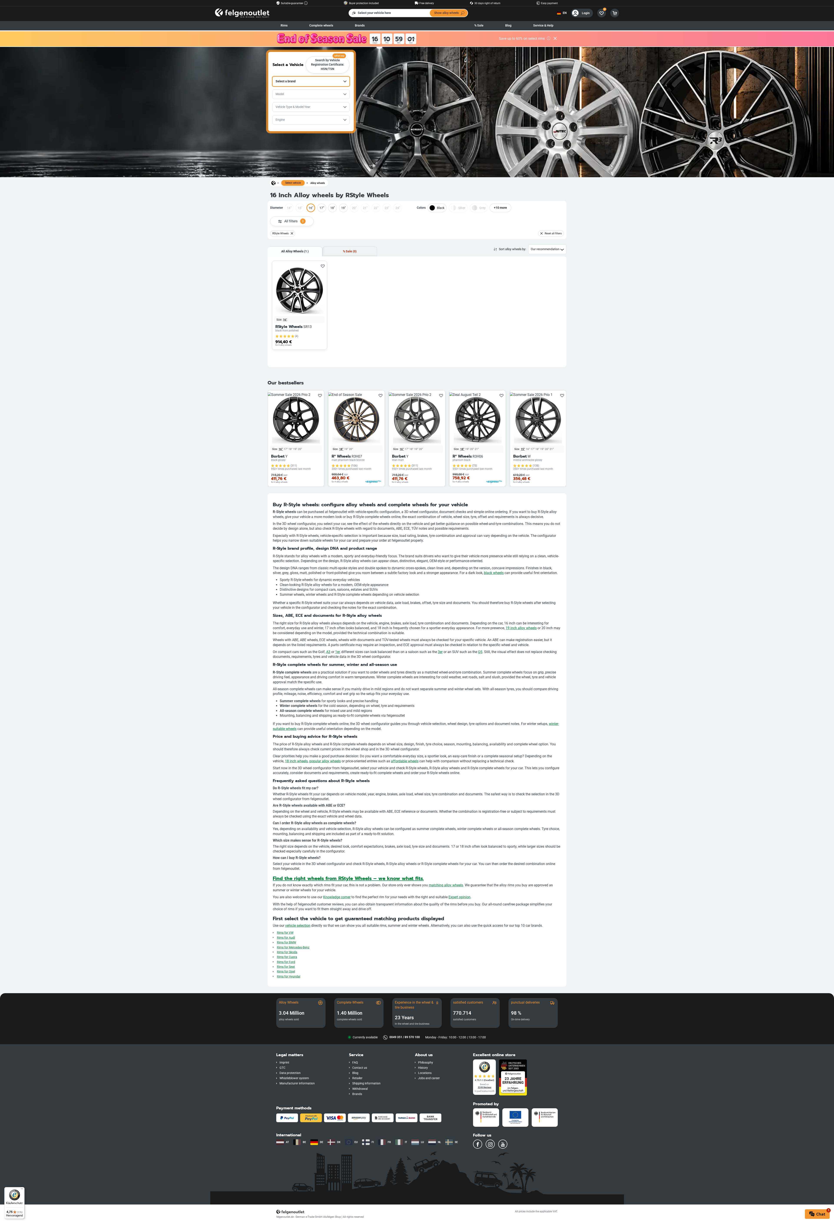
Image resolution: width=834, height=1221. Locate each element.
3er (440, 652)
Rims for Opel (286, 971)
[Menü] (22, 1189)
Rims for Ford (286, 962)
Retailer (357, 1078)
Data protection (290, 1073)
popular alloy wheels (325, 761)
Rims (284, 25)
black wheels (494, 573)
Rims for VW (285, 933)
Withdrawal (360, 1089)
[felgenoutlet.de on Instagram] (490, 1144)
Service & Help (543, 25)
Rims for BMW (286, 942)
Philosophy (425, 1062)
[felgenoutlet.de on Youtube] (502, 1144)
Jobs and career (429, 1078)
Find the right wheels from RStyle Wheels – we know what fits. (348, 878)
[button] (309, 1055)
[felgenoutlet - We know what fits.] (242, 13)
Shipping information (366, 1083)
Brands (360, 25)
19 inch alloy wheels (521, 628)
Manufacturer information (297, 1083)
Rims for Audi (286, 938)
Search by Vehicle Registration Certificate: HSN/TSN (327, 63)
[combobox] (311, 81)
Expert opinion (459, 897)
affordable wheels (405, 761)
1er (337, 652)
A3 (328, 652)
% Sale (478, 25)
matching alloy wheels (446, 885)
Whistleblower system (294, 1078)
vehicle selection (297, 925)
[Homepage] (273, 182)
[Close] (555, 39)
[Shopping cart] (614, 13)
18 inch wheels (296, 761)
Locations (425, 1073)
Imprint (284, 1062)
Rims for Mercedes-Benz (293, 947)
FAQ (355, 1062)
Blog (508, 25)
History (423, 1068)
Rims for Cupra (287, 957)
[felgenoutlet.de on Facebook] (477, 1144)
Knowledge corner (337, 897)
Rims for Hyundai (288, 976)
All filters (294, 221)
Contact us (359, 1068)
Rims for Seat (286, 967)
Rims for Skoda (287, 952)
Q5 (480, 652)
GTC (282, 1068)
